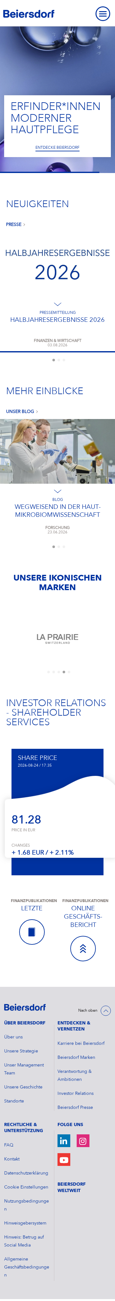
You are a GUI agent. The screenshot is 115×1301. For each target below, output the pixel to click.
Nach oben (87, 1011)
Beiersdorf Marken (76, 1057)
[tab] (53, 360)
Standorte (14, 1101)
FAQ (8, 1145)
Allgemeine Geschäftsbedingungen (26, 1267)
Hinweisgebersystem (25, 1223)
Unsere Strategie (21, 1051)
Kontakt (11, 1159)
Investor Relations (75, 1093)
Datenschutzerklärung (26, 1173)
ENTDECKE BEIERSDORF (57, 148)
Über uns (13, 1037)
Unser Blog (20, 411)
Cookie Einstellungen (26, 1187)
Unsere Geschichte (23, 1087)
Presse (13, 224)
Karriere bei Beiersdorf (80, 1043)
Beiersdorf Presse (75, 1107)
